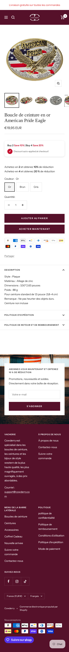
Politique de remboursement (47, 527)
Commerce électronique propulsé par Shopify (39, 608)
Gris (36, 187)
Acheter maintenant (34, 229)
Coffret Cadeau (13, 536)
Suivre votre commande (45, 456)
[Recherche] (13, 17)
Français (34, 596)
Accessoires (11, 529)
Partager (9, 256)
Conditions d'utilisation (51, 535)
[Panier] (63, 17)
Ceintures (10, 523)
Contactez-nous (47, 447)
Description (12, 270)
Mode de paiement (49, 549)
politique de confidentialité (46, 515)
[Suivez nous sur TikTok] (25, 581)
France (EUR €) (14, 596)
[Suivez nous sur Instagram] (17, 581)
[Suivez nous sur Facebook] (8, 581)
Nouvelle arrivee (13, 543)
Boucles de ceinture (15, 516)
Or (9, 187)
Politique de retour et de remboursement (31, 325)
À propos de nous (48, 440)
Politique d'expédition (19, 315)
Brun (22, 187)
